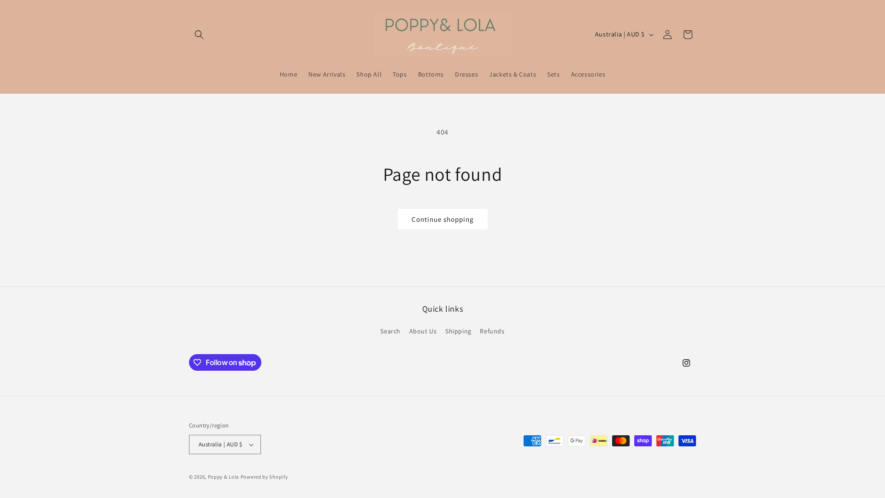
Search (390, 331)
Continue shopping (443, 219)
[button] (199, 34)
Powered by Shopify (264, 477)
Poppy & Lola (223, 477)
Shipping (458, 331)
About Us (423, 331)
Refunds (492, 331)
